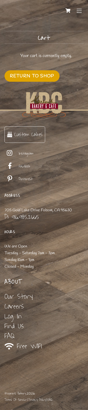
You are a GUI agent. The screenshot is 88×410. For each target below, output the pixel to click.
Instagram (25, 153)
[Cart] (67, 10)
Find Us (14, 326)
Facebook (23, 166)
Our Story (19, 296)
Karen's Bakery (17, 393)
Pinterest (25, 179)
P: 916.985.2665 (22, 217)
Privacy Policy (37, 400)
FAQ (10, 336)
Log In (13, 316)
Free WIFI (28, 346)
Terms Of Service (15, 400)
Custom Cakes (27, 134)
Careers (14, 306)
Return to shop (32, 76)
